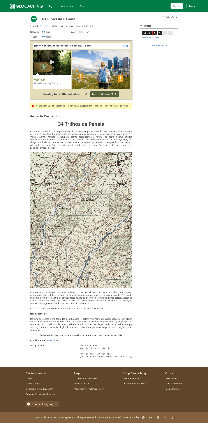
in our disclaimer (120, 106)
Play (50, 6)
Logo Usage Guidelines (85, 378)
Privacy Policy (132, 417)
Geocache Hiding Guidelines (39, 388)
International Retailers (134, 383)
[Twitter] (165, 417)
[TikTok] (172, 417)
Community (66, 6)
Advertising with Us (158, 45)
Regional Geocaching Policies (40, 394)
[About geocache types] (33, 19)
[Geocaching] (26, 6)
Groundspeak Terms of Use (111, 417)
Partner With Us (34, 383)
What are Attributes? (151, 37)
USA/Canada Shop (132, 378)
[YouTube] (150, 417)
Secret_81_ (44, 26)
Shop (83, 6)
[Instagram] (158, 417)
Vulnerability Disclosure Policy (89, 388)
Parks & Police (81, 383)
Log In (192, 6)
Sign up (176, 6)
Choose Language (43, 404)
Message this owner (65, 26)
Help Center (171, 378)
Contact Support (174, 383)
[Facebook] (143, 417)
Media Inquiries (173, 388)
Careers (29, 378)
